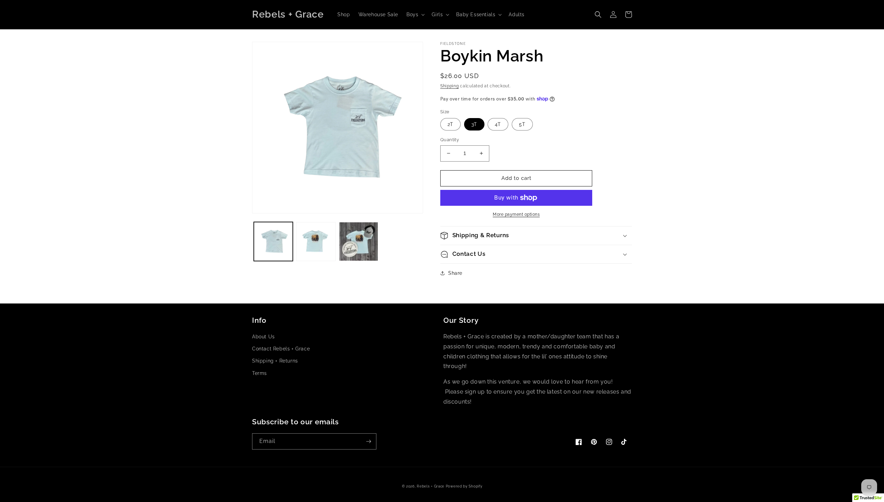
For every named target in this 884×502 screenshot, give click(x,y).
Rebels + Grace (430, 486)
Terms (259, 373)
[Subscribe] (368, 441)
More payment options (516, 214)
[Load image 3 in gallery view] (358, 241)
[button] (414, 14)
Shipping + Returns (275, 361)
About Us (263, 336)
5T (522, 124)
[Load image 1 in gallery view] (273, 241)
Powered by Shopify (464, 486)
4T (498, 124)
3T (474, 124)
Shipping (449, 86)
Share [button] (455, 273)
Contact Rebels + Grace (281, 348)
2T (450, 124)
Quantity (449, 139)
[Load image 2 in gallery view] (315, 241)
